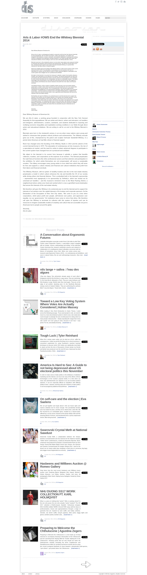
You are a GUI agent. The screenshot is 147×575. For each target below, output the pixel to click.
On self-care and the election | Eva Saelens (63, 400)
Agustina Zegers (60, 552)
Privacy (37, 573)
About (23, 573)
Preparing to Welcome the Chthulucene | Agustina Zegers (61, 529)
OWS (33, 218)
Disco (56, 18)
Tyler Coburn (56, 261)
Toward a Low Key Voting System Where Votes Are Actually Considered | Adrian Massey (62, 304)
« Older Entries (86, 564)
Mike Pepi (95, 141)
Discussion (66, 18)
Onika (94, 149)
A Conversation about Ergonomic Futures (62, 236)
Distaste (36, 18)
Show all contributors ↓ (108, 166)
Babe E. (94, 129)
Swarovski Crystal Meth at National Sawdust (63, 431)
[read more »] (71, 288)
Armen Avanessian (102, 124)
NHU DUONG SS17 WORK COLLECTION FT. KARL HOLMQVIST (57, 494)
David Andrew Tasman (98, 134)
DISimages (78, 18)
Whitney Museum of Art (48, 218)
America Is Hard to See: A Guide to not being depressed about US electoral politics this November (63, 368)
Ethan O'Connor (101, 137)
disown (88, 18)
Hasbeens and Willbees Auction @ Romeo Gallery (63, 465)
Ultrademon (100, 161)
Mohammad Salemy (58, 390)
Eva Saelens (55, 421)
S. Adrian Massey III (62, 327)
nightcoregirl (100, 144)
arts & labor (28, 218)
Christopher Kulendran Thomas (101, 131)
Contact (30, 573)
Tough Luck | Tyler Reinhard (59, 335)
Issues (98, 18)
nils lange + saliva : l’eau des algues (59, 271)
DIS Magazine (27, 7)
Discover (24, 18)
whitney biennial (39, 218)
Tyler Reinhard (61, 355)
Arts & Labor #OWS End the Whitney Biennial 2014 (53, 39)
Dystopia (46, 18)
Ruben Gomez (101, 151)
